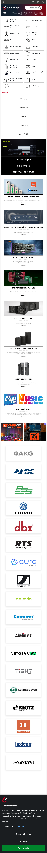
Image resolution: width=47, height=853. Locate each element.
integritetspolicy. (20, 826)
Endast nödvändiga (23, 834)
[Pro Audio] (36, 13)
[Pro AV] (20, 13)
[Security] (25, 13)
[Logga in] (3, 2)
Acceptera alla (23, 848)
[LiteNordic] (30, 13)
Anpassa (23, 841)
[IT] (14, 13)
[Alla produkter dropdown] (6, 13)
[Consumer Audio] (41, 13)
